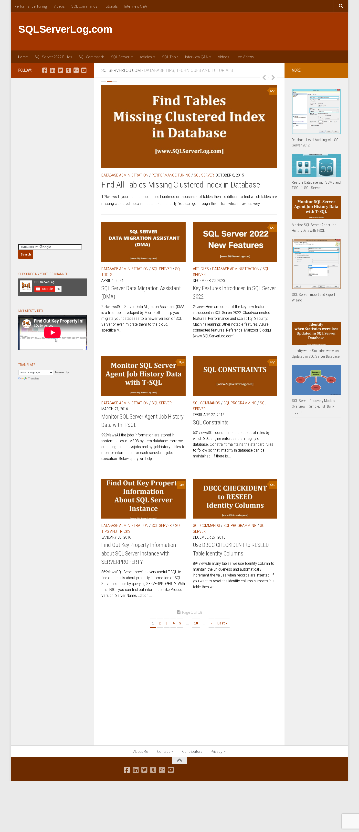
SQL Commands (84, 6)
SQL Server (120, 56)
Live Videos (244, 56)
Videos (59, 6)
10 (196, 623)
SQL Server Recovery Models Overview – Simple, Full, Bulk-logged (313, 406)
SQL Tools (170, 56)
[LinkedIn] (52, 70)
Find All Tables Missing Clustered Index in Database (180, 184)
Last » (222, 623)
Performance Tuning (30, 6)
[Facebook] (45, 70)
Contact (163, 751)
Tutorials (110, 6)
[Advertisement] (252, 31)
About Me (140, 751)
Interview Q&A (135, 6)
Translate (33, 378)
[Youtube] (84, 70)
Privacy (216, 751)
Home (23, 56)
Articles (146, 56)
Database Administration (124, 175)
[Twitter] (60, 70)
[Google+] (76, 70)
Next (273, 77)
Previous (264, 77)
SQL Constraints (211, 422)
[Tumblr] (68, 70)
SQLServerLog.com (65, 29)
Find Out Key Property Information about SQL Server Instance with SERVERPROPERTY (138, 553)
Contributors (192, 751)
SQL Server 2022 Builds (53, 56)
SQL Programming (239, 402)
